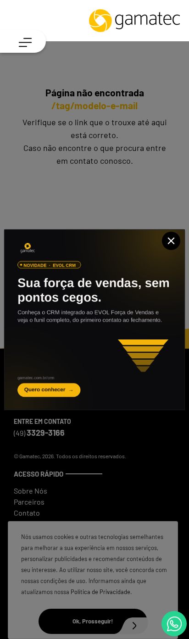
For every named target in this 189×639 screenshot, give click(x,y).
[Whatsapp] (174, 623)
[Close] (171, 241)
